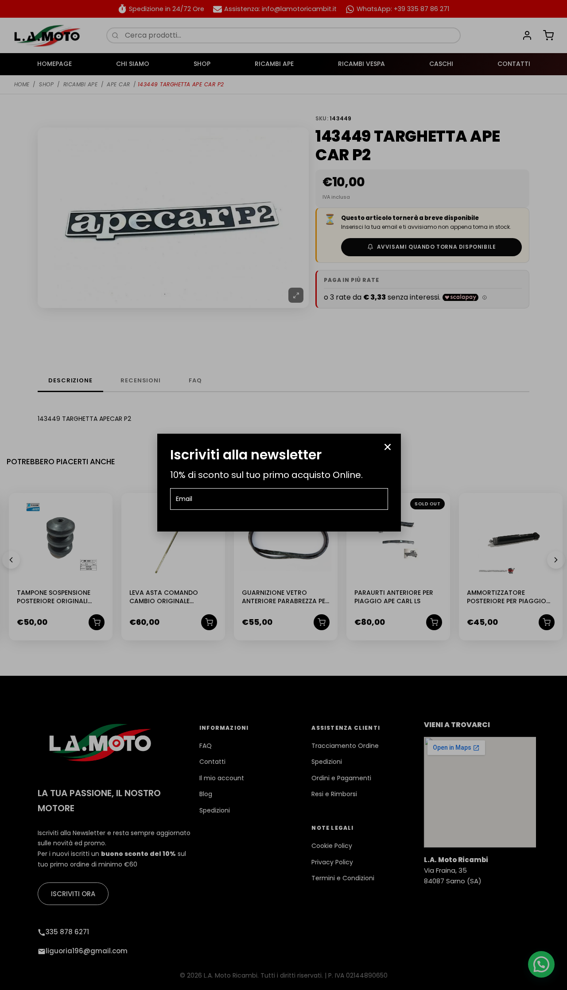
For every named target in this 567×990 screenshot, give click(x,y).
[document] (283, 495)
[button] (387, 447)
